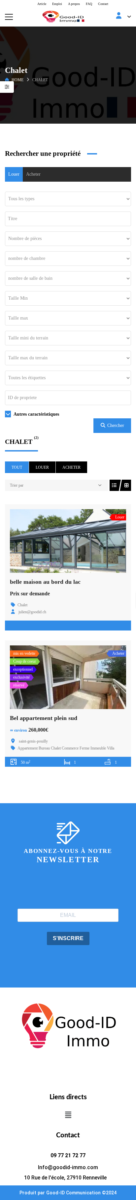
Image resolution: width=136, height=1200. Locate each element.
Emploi (57, 4)
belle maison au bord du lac (45, 581)
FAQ (89, 4)
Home (17, 80)
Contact (103, 4)
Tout (17, 467)
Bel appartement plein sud (43, 718)
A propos (74, 4)
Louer (13, 174)
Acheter (33, 174)
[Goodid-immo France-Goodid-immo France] (68, 16)
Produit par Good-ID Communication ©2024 (68, 1192)
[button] (68, 1115)
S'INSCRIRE (68, 938)
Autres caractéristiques (36, 414)
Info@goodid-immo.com (68, 1167)
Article (41, 4)
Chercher (115, 425)
